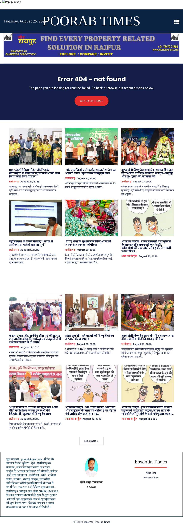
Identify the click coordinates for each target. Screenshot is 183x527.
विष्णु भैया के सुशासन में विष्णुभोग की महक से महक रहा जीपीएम (88, 243)
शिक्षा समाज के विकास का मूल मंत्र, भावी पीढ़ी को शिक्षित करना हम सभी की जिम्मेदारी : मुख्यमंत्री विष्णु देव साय (33, 410)
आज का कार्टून (129, 256)
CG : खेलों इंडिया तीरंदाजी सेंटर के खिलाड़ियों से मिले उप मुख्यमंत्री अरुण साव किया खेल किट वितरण (34, 173)
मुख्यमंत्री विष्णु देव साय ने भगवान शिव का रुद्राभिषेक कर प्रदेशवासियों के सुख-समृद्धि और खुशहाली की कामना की (147, 173)
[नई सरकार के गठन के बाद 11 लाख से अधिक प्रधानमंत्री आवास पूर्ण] (35, 218)
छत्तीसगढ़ (14, 181)
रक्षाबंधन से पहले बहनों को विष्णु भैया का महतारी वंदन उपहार (89, 337)
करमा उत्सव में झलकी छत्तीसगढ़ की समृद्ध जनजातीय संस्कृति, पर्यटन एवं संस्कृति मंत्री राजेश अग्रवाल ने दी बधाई (35, 339)
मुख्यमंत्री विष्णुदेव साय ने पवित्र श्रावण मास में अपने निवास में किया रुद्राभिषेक (147, 337)
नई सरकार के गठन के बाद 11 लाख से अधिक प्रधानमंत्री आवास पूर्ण (31, 243)
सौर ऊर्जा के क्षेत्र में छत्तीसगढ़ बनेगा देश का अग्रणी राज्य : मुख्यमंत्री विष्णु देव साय (90, 171)
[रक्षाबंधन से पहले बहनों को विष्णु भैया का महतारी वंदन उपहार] (91, 312)
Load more (90, 440)
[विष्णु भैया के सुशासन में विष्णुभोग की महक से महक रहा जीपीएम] (91, 218)
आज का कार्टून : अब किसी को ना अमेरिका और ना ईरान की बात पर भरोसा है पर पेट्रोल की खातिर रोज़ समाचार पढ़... (90, 410)
